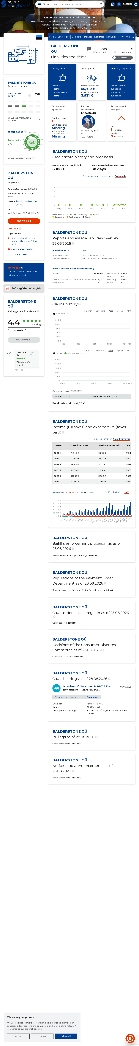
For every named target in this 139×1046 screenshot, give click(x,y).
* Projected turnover (101, 439)
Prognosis (120, 176)
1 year (107, 492)
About (18, 1036)
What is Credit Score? (21, 158)
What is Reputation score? (19, 119)
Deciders (76, 36)
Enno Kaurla (89, 112)
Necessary (42, 1036)
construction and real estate (22, 271)
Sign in (127, 4)
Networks (111, 36)
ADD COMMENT (24, 339)
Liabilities (99, 36)
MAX (110, 176)
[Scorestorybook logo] (15, 4)
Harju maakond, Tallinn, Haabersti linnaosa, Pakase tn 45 (24, 241)
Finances (87, 36)
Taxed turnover (121, 439)
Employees (64, 36)
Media (52, 36)
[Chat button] (112, 4)
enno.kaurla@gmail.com (23, 249)
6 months (88, 176)
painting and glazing (18, 275)
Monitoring (124, 36)
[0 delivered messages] (89, 48)
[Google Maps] (9, 241)
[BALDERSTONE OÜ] (24, 53)
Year (96, 176)
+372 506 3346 (19, 254)
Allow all (66, 1036)
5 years (103, 176)
